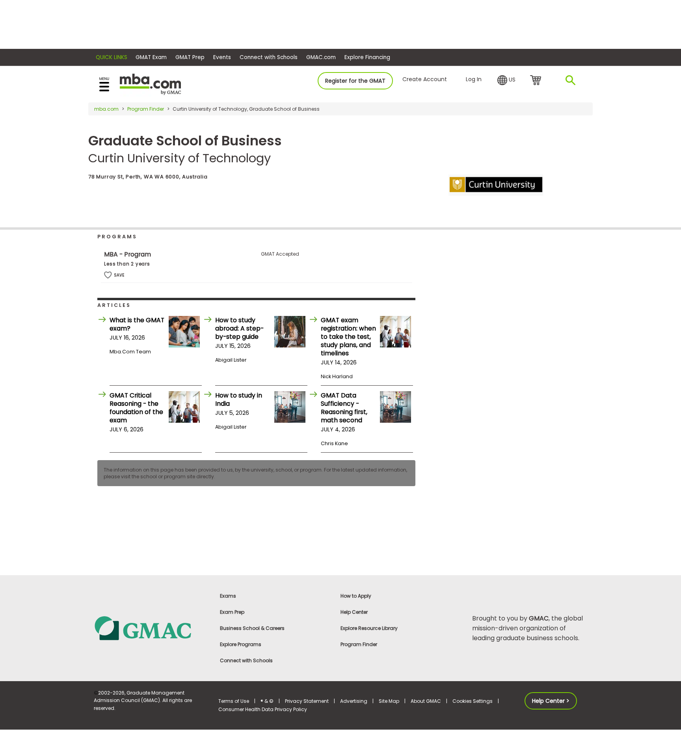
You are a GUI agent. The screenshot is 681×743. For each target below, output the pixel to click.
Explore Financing (367, 57)
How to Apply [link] (355, 596)
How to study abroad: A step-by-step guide (239, 328)
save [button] (108, 275)
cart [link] (537, 80)
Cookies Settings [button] (472, 701)
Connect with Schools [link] (246, 660)
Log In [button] (474, 79)
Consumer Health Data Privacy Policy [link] (262, 709)
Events (222, 57)
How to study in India (238, 399)
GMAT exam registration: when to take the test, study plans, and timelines (348, 337)
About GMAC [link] (426, 701)
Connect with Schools (269, 57)
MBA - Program (127, 254)
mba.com (106, 109)
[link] (151, 627)
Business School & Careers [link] (252, 628)
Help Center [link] (354, 612)
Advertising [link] (353, 701)
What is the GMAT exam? (137, 324)
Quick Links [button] (111, 57)
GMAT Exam (151, 57)
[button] (506, 80)
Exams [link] (228, 596)
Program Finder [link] (358, 644)
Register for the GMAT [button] (355, 81)
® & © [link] (267, 701)
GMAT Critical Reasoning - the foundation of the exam (136, 408)
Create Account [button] (424, 79)
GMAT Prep (190, 57)
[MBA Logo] (150, 83)
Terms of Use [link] (233, 701)
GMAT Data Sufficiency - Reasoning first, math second (344, 408)
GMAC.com (321, 57)
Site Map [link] (389, 701)
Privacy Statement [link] (307, 701)
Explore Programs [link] (240, 644)
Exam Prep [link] (232, 612)
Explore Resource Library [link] (369, 628)
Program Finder (145, 109)
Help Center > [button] (550, 701)
